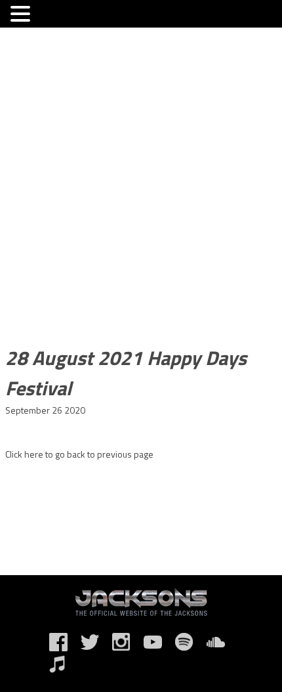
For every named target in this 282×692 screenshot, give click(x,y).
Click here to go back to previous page (79, 454)
